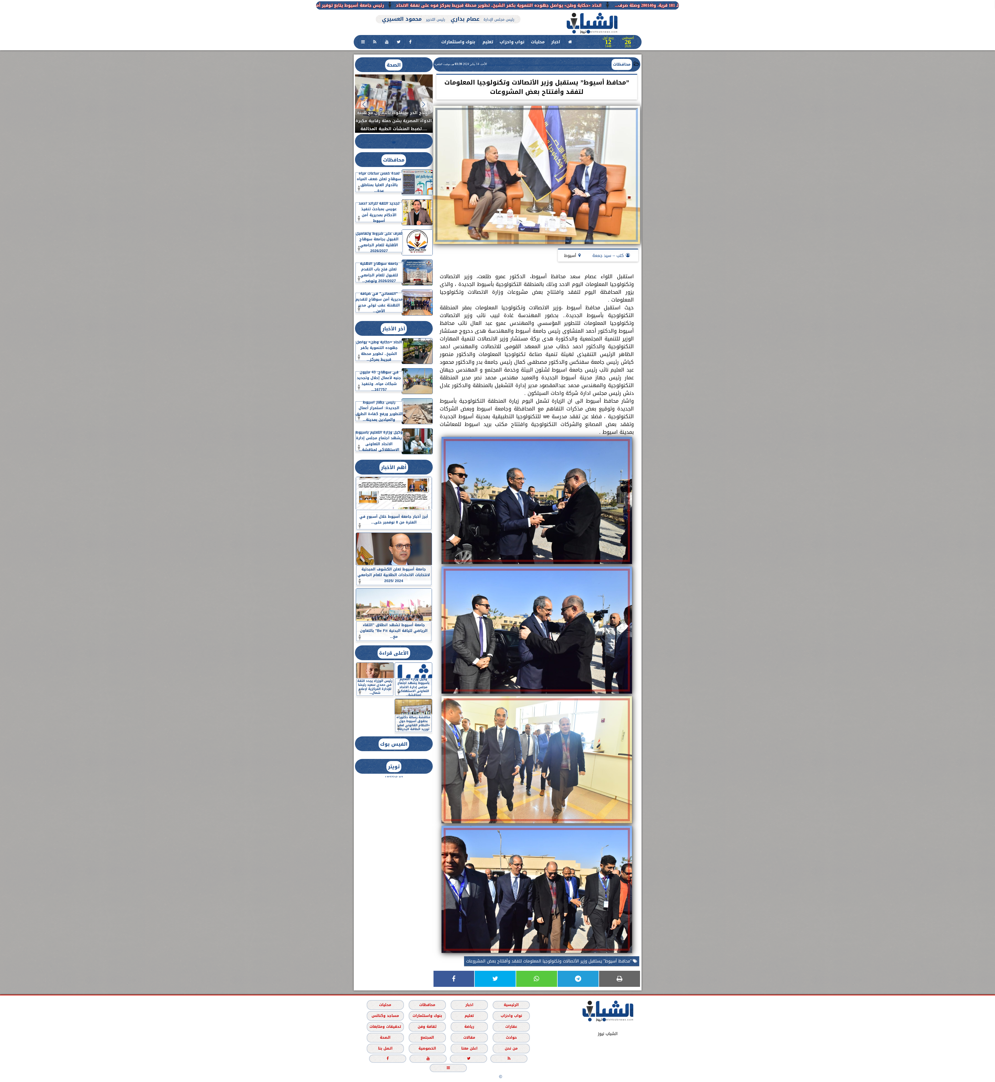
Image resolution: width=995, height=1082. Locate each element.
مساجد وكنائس (385, 1015)
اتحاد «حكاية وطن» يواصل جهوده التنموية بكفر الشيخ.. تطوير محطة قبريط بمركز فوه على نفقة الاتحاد (667, 5)
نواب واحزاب (512, 42)
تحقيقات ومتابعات (385, 1026)
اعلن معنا (469, 1048)
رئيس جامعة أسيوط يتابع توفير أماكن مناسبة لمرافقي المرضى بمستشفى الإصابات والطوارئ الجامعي (449, 5)
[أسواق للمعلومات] (663, 72)
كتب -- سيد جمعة (608, 256)
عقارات (511, 1026)
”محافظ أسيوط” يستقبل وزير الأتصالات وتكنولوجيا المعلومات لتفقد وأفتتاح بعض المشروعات (549, 961)
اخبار (555, 42)
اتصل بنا (385, 1048)
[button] (423, 104)
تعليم (487, 42)
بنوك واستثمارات (458, 42)
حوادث (511, 1037)
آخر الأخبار (393, 328)
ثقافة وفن (427, 1026)
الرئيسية (511, 1004)
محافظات (621, 64)
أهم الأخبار (394, 467)
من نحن (511, 1048)
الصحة (394, 65)
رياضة (469, 1026)
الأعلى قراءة (394, 653)
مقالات (469, 1037)
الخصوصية (427, 1048)
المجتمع (427, 1037)
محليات (538, 42)
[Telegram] (578, 979)
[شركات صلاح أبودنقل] (448, 12)
